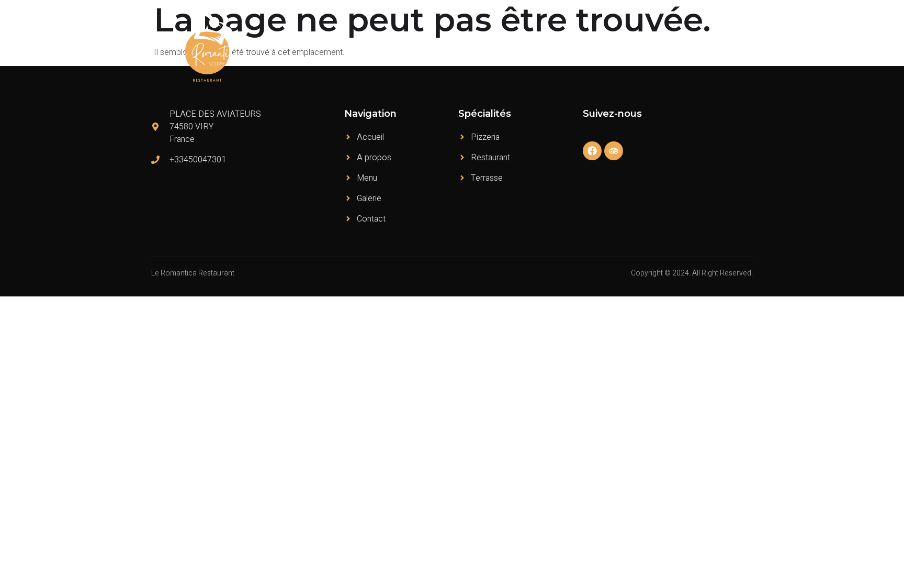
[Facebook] (592, 150)
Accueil (497, 47)
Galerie (689, 47)
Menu (585, 47)
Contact (731, 47)
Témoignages (636, 47)
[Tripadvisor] (613, 150)
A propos (542, 47)
